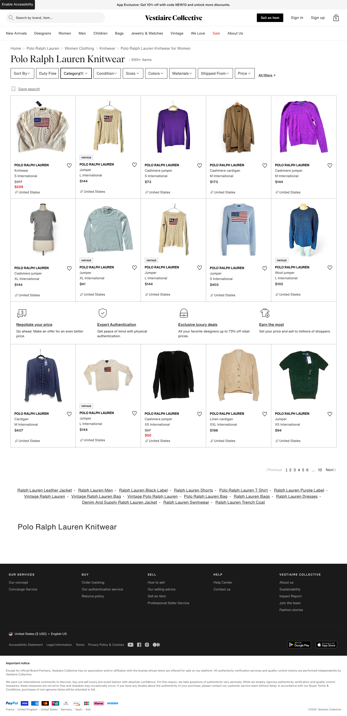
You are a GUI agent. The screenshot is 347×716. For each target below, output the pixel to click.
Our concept (18, 582)
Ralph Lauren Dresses (297, 496)
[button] (336, 17)
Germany (66, 709)
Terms (80, 644)
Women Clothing (79, 48)
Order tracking (93, 582)
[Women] (75, 33)
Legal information (59, 644)
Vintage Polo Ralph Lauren (152, 496)
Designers (42, 33)
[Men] (90, 33)
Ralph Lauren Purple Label (299, 490)
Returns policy (93, 596)
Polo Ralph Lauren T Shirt (243, 490)
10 (320, 470)
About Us (235, 33)
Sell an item (270, 17)
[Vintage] (187, 33)
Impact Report (290, 596)
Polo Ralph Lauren (42, 48)
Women (65, 33)
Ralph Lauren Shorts (193, 490)
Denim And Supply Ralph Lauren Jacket (119, 502)
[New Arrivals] (30, 33)
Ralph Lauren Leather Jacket (44, 490)
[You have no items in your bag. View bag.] (336, 17)
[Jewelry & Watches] (167, 33)
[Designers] (55, 33)
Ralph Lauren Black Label (143, 490)
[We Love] (209, 33)
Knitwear (107, 48)
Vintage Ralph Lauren (44, 496)
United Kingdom (28, 709)
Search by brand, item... (34, 17)
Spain (78, 709)
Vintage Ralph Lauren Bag (96, 496)
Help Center (223, 582)
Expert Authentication (116, 324)
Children (100, 33)
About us (286, 582)
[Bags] (127, 33)
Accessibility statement (26, 644)
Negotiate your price (34, 324)
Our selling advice (161, 589)
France (10, 709)
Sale (216, 33)
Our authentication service (102, 589)
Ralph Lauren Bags (252, 496)
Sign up (318, 17)
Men (82, 33)
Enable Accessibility (17, 4)
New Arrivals (16, 33)
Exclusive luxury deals (197, 324)
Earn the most (271, 324)
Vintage (176, 33)
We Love (198, 33)
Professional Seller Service (168, 603)
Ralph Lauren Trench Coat (240, 502)
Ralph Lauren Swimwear (186, 502)
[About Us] (247, 33)
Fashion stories (291, 609)
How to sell (156, 582)
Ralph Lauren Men (95, 490)
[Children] (111, 33)
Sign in (297, 17)
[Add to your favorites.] (69, 165)
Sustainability (289, 589)
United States (49, 709)
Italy (88, 709)
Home (16, 48)
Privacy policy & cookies (106, 644)
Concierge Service (23, 589)
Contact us (222, 589)
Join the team (290, 603)
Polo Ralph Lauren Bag (206, 496)
